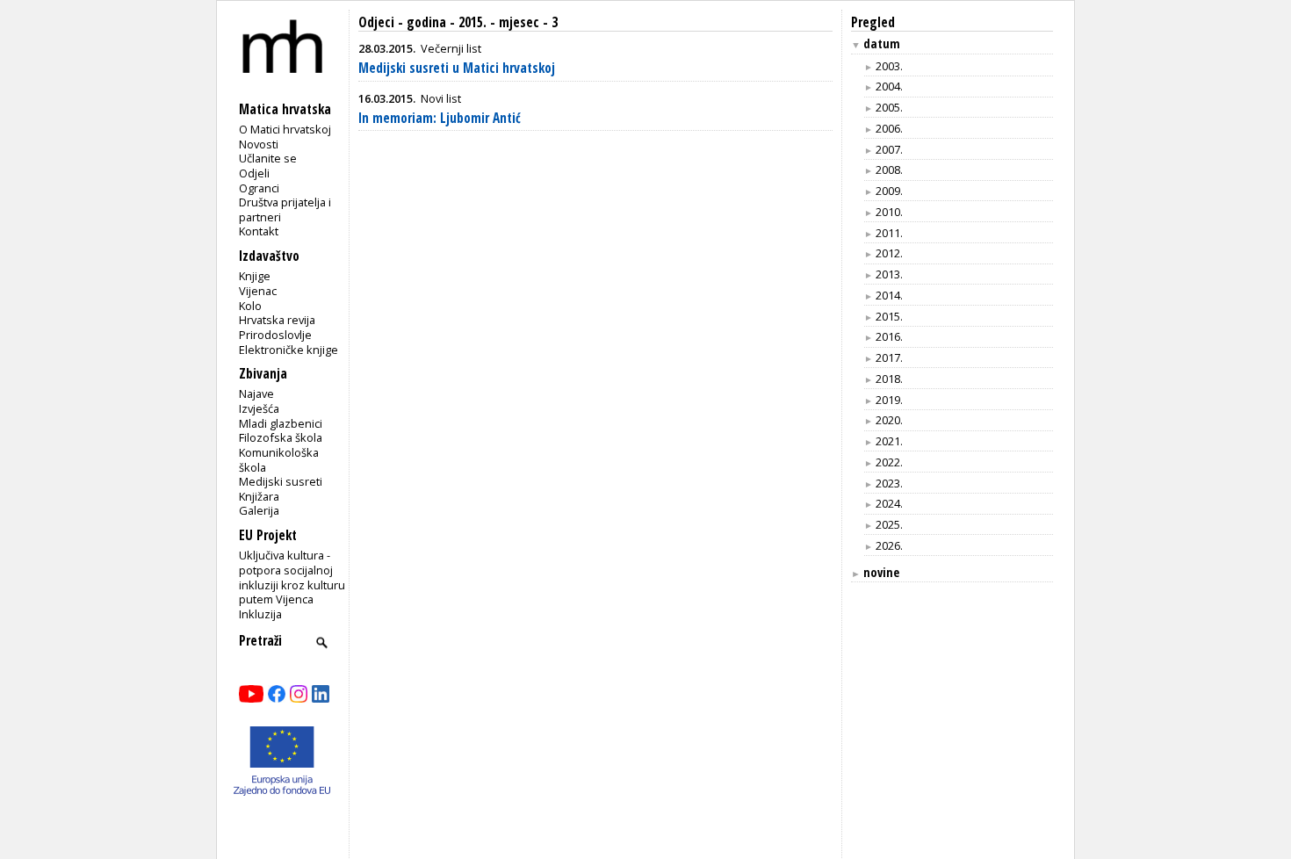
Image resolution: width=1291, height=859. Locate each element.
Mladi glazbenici (280, 423)
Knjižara (259, 496)
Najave (256, 393)
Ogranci (259, 188)
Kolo (250, 306)
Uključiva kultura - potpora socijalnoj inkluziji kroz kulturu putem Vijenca (292, 577)
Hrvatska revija (277, 320)
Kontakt (258, 231)
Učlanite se (268, 158)
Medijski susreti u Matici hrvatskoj (456, 68)
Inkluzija (260, 614)
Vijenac (258, 291)
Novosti (258, 144)
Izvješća (259, 408)
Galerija (259, 510)
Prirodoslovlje (275, 335)
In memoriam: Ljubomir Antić (439, 118)
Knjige (254, 276)
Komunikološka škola (279, 459)
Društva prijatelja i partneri (285, 209)
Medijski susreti (280, 481)
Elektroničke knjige (288, 349)
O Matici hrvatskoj (285, 129)
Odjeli (254, 173)
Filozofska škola (280, 437)
